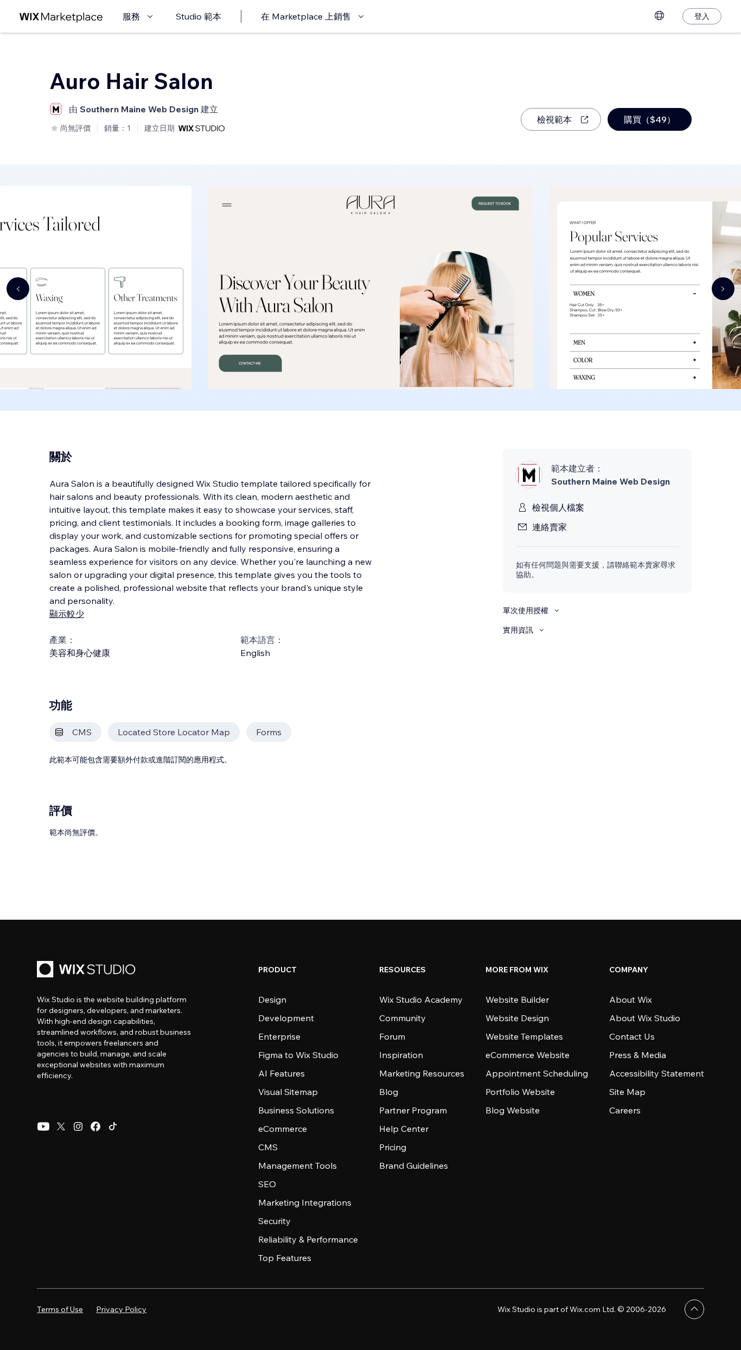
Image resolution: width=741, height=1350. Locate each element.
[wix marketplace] (61, 16)
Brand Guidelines (413, 1165)
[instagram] (78, 1126)
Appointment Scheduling (537, 1073)
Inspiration (401, 1054)
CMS (268, 1147)
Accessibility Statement (656, 1073)
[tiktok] (112, 1126)
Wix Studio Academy (421, 999)
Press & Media (637, 1054)
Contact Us (632, 1036)
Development (286, 1017)
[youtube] (43, 1126)
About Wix (630, 999)
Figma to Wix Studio (298, 1054)
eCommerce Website (528, 1054)
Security (274, 1220)
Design (272, 999)
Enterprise (279, 1036)
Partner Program (413, 1110)
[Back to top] (694, 1309)
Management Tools (297, 1165)
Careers (625, 1110)
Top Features (284, 1257)
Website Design (517, 1017)
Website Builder (517, 999)
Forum (392, 1036)
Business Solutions (296, 1110)
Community (402, 1017)
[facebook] (95, 1126)
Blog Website (513, 1110)
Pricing (392, 1147)
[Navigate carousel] (18, 288)
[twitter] (60, 1126)
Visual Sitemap (288, 1091)
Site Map (627, 1091)
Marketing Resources (421, 1073)
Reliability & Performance (308, 1239)
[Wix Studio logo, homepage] (88, 970)
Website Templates (524, 1036)
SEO (267, 1184)
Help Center (404, 1128)
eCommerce (282, 1128)
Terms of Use (60, 1309)
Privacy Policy (121, 1309)
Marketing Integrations (305, 1202)
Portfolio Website (520, 1091)
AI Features (281, 1073)
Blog (388, 1091)
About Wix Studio (644, 1017)
